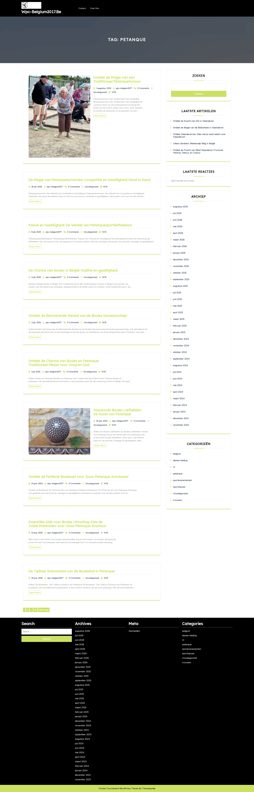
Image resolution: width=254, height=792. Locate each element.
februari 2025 (180, 325)
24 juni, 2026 (37, 483)
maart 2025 (178, 319)
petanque (177, 473)
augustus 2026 (180, 206)
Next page (44, 610)
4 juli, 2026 (36, 277)
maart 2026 (179, 239)
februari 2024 (180, 405)
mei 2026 (177, 226)
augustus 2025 (180, 286)
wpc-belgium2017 (124, 88)
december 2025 (181, 259)
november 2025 (181, 266)
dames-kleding (180, 460)
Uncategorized (100, 92)
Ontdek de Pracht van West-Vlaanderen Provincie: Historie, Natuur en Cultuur (198, 151)
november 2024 (181, 345)
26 (36, 610)
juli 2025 (177, 292)
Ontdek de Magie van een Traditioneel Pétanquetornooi (117, 79)
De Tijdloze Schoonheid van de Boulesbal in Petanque (72, 571)
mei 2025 (177, 305)
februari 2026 (180, 246)
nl (174, 467)
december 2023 (181, 418)
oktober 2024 (180, 352)
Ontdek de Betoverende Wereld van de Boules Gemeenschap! (78, 315)
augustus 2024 (180, 365)
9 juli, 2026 (36, 232)
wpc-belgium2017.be (41, 11)
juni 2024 (177, 378)
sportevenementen (182, 480)
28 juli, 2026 (36, 186)
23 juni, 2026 (37, 532)
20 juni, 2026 (37, 578)
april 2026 (178, 233)
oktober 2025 (180, 272)
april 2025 (178, 312)
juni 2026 (177, 219)
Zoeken (198, 76)
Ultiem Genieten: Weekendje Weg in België (194, 143)
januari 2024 (179, 411)
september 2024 (181, 358)
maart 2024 (179, 398)
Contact (82, 8)
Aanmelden (134, 631)
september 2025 (181, 279)
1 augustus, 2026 (103, 88)
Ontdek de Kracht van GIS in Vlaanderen (193, 121)
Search (46, 638)
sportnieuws (179, 487)
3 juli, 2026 (36, 322)
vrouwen (177, 500)
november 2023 (181, 425)
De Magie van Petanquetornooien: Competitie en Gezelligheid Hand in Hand (89, 180)
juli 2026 (177, 213)
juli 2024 (177, 372)
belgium (177, 453)
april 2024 (178, 392)
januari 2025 (179, 332)
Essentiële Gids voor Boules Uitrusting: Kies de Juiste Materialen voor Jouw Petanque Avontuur (67, 524)
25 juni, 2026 (101, 421)
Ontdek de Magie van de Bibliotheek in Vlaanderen (198, 127)
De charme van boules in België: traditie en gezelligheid (73, 270)
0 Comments (143, 88)
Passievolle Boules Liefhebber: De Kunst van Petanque (117, 412)
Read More (100, 115)
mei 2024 (177, 385)
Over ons (94, 8)
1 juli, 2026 (35, 371)
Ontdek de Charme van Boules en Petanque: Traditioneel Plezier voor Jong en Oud (64, 363)
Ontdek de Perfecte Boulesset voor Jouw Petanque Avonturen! (78, 477)
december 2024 (181, 339)
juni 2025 (177, 299)
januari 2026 (179, 253)
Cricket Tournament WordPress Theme (118, 788)
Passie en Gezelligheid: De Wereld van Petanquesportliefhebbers (80, 225)
